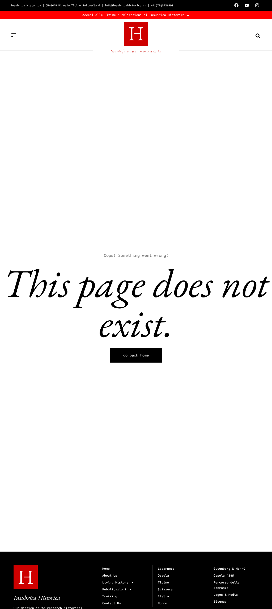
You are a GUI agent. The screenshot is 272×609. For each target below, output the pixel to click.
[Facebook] (236, 5)
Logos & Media (226, 595)
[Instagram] (257, 5)
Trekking (109, 596)
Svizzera (165, 589)
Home (106, 568)
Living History (115, 582)
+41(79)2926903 (162, 5)
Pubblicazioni (114, 589)
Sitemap (220, 601)
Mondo (162, 603)
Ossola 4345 (224, 575)
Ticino (163, 582)
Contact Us (111, 603)
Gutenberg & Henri (229, 568)
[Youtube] (247, 5)
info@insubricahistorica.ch (125, 5)
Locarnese (166, 568)
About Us (109, 575)
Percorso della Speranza (227, 585)
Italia (163, 596)
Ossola (163, 575)
